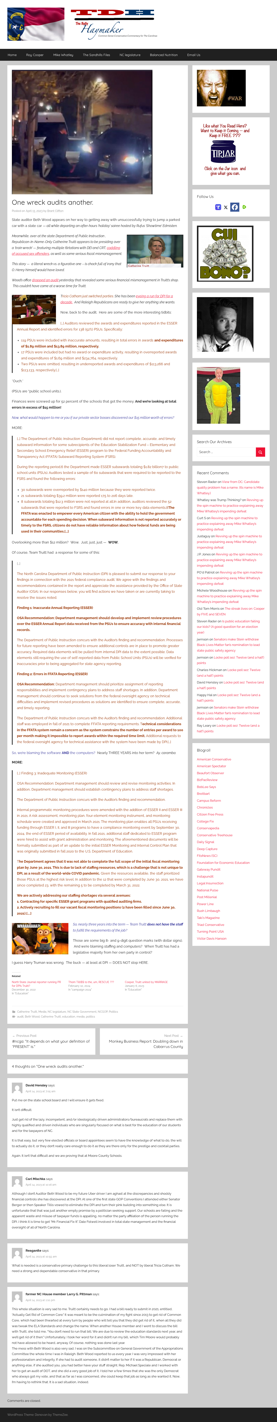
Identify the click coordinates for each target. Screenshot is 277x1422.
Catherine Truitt (27, 1011)
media (81, 1016)
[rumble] (243, 207)
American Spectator (211, 766)
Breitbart (203, 794)
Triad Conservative (210, 925)
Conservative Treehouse (215, 835)
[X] (225, 207)
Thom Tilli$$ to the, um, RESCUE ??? (91, 982)
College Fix (205, 821)
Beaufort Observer (210, 773)
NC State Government (81, 1011)
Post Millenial (207, 897)
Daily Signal (205, 842)
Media (42, 1011)
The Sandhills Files (96, 55)
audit (20, 1016)
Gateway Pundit (208, 869)
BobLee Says (206, 787)
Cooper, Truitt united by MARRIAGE (146, 982)
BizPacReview (207, 780)
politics (90, 1016)
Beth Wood (32, 1016)
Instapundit (205, 876)
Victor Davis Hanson (211, 938)
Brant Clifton (55, 211)
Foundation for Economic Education (223, 863)
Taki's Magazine (208, 918)
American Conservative (214, 759)
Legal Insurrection (210, 883)
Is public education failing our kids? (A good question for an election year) (228, 626)
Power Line (205, 904)
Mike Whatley (63, 55)
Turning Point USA (210, 931)
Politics (113, 1011)
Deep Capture (207, 849)
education (68, 1016)
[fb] (234, 207)
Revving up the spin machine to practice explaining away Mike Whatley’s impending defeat (230, 505)
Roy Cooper (35, 55)
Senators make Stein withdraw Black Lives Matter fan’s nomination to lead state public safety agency (228, 645)
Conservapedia (208, 828)
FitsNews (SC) (207, 856)
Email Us (193, 55)
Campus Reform (209, 800)
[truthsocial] (218, 207)
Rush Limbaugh (208, 911)
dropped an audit (45, 280)
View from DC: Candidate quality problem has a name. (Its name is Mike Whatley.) (230, 487)
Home (12, 55)
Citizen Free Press (210, 814)
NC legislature (130, 55)
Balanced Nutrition (164, 55)
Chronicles (205, 807)
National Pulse (207, 890)
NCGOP (103, 1011)
